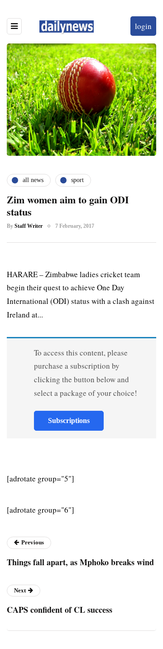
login (143, 26)
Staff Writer (28, 226)
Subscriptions (69, 420)
